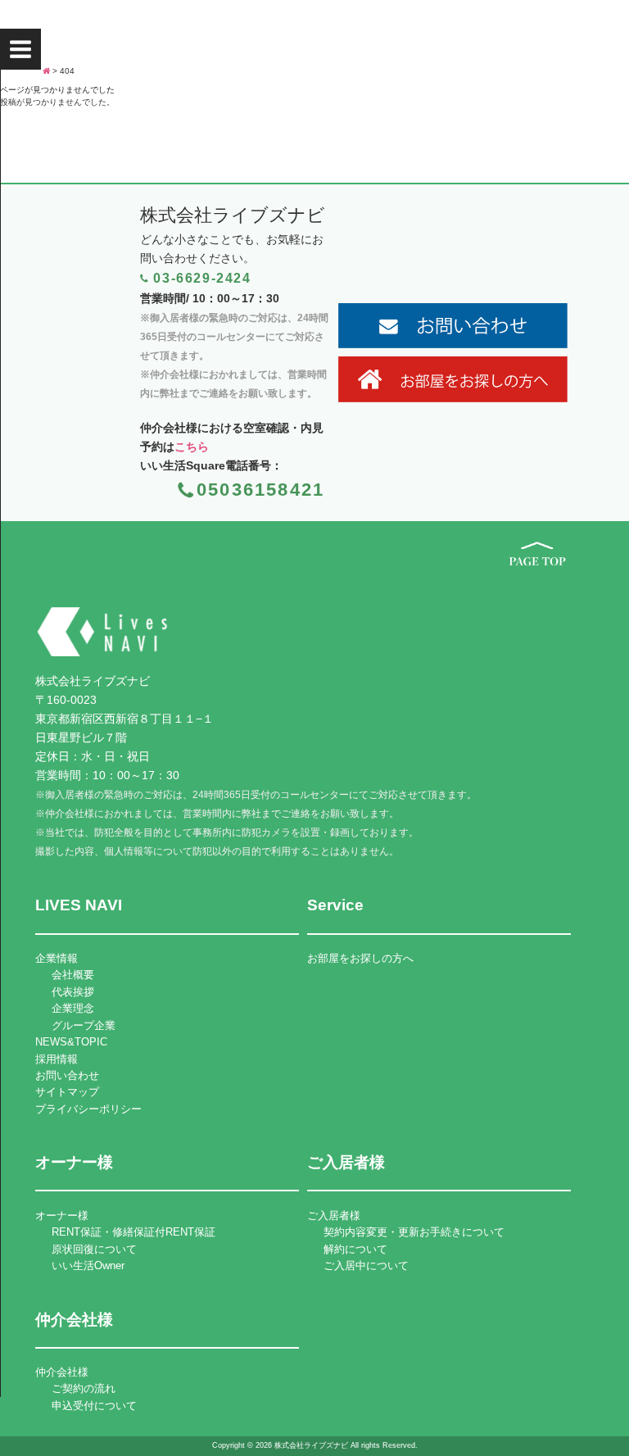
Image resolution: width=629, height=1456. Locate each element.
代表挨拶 (73, 992)
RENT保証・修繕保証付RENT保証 (133, 1232)
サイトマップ (67, 1092)
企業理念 (73, 1008)
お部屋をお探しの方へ (360, 958)
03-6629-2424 (202, 278)
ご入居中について (366, 1265)
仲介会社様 (61, 1372)
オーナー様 (61, 1215)
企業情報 (56, 958)
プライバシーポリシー (88, 1109)
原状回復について (94, 1249)
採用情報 (56, 1059)
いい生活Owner (88, 1265)
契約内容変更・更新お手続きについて (414, 1232)
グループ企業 (83, 1025)
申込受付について (94, 1405)
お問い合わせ (67, 1075)
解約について (355, 1249)
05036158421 (260, 489)
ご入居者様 (333, 1215)
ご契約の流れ (83, 1388)
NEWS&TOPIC (71, 1042)
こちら (191, 446)
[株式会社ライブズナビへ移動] (46, 70)
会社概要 (73, 974)
